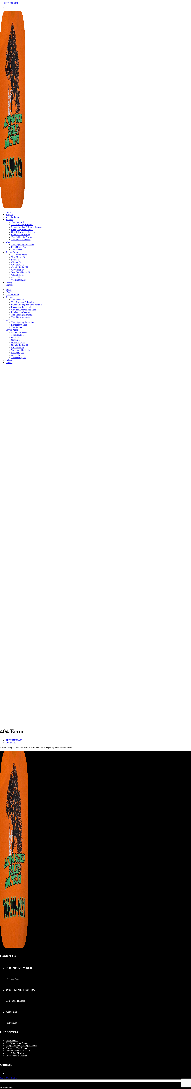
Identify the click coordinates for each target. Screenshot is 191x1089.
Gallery (9, 282)
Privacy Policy (6, 1087)
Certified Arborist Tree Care (23, 232)
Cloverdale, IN (17, 270)
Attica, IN (15, 277)
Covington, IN (17, 275)
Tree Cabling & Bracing (21, 237)
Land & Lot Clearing (20, 234)
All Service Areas (19, 254)
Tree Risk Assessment (20, 239)
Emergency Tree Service (22, 229)
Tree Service (16, 249)
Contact (9, 285)
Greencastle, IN (18, 265)
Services (9, 219)
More (8, 242)
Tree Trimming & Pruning (22, 224)
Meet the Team (12, 217)
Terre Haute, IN (18, 257)
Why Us (9, 214)
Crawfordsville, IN (19, 267)
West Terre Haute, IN (20, 272)
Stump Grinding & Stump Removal (27, 227)
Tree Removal (17, 222)
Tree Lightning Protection (22, 244)
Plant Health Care (19, 247)
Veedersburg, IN (18, 280)
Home (8, 212)
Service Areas (12, 252)
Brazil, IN (15, 260)
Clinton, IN (16, 262)
